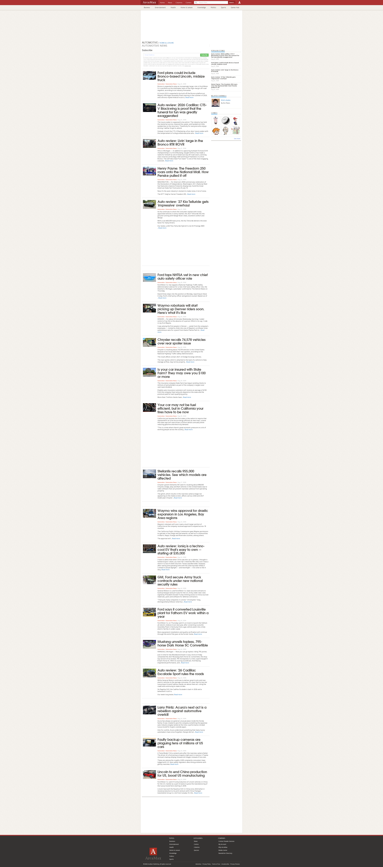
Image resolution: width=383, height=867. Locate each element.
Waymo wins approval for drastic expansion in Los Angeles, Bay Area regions (182, 514)
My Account (222, 844)
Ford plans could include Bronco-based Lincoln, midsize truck (181, 76)
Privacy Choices (235, 864)
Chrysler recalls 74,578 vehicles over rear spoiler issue (181, 341)
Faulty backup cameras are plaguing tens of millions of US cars (180, 743)
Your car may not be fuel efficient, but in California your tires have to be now (180, 408)
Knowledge (201, 7)
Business (147, 7)
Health (173, 7)
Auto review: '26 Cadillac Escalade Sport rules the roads (180, 671)
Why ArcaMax (222, 847)
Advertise (198, 864)
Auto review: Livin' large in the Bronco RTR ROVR (180, 142)
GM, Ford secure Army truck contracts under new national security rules (180, 580)
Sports (223, 7)
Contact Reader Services (226, 841)
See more (237, 138)
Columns (197, 847)
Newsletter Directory (225, 853)
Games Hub (235, 7)
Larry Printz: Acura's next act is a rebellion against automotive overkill (181, 710)
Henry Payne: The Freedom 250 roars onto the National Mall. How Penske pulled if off (183, 171)
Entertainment (160, 7)
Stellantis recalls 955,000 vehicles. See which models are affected (181, 474)
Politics (213, 7)
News (196, 841)
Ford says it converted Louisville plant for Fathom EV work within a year (182, 612)
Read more (189, 97)
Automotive (161, 84)
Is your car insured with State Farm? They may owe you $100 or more (181, 373)
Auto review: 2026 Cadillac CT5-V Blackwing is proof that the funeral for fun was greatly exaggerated (182, 110)
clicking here (188, 65)
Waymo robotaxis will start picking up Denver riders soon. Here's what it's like (180, 308)
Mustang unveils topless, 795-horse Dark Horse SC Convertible (182, 643)
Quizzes (196, 850)
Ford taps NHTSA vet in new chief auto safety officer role (182, 276)
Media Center (222, 850)
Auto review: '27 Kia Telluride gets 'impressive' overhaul (182, 203)
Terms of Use (216, 864)
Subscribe (204, 55)
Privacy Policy (207, 864)
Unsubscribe (225, 864)
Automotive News (171, 84)
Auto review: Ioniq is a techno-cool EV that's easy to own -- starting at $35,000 (181, 549)
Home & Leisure (186, 7)
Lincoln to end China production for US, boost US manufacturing (182, 773)
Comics (196, 844)
